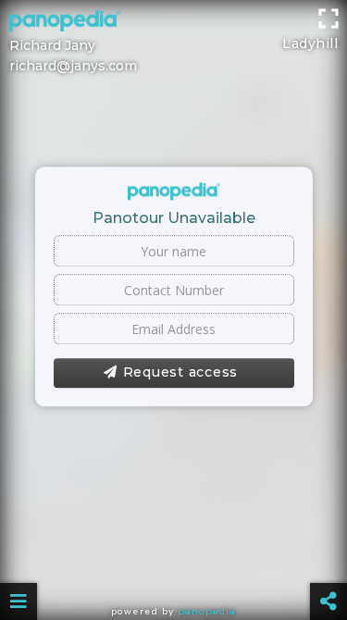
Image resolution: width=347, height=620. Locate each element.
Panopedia (207, 611)
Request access (181, 373)
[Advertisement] (173, 23)
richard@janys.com (73, 65)
